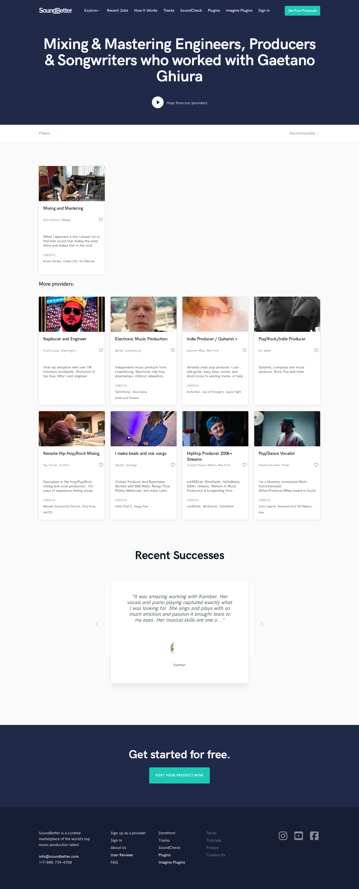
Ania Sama (140, 392)
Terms (211, 833)
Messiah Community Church (61, 506)
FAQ (114, 862)
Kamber (180, 665)
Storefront (166, 833)
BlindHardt (210, 506)
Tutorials (213, 840)
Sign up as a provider (128, 833)
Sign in (264, 10)
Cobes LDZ (70, 261)
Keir (261, 512)
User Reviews (122, 855)
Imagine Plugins (239, 10)
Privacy (212, 848)
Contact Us (215, 855)
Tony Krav (88, 506)
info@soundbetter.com (59, 856)
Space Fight (233, 392)
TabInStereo (123, 392)
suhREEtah (194, 506)
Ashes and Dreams (127, 398)
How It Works (146, 10)
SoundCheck (191, 10)
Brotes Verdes (52, 261)
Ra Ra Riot (193, 392)
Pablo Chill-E (123, 506)
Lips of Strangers (213, 392)
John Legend (267, 506)
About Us (118, 848)
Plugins (214, 10)
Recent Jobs (117, 10)
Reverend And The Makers (295, 506)
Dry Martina (87, 261)
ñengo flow (141, 506)
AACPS (48, 512)
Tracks (168, 10)
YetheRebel (226, 506)
